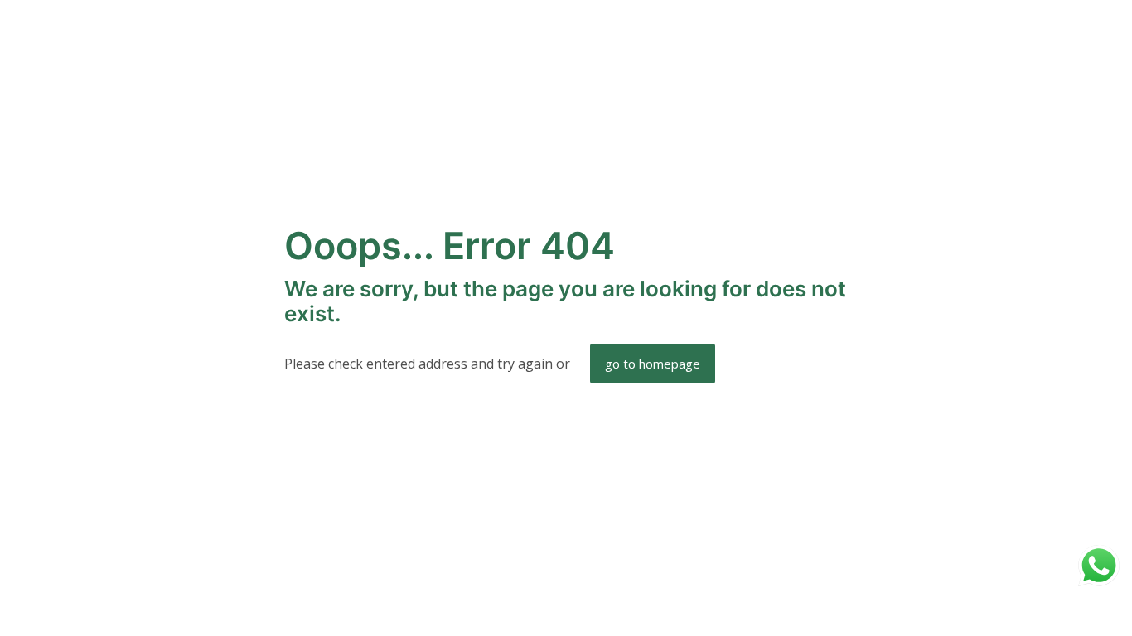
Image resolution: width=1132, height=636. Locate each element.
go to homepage (652, 363)
